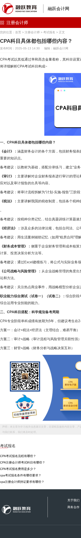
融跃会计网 (58, 8)
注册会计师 (17, 22)
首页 (18, 32)
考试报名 (49, 32)
